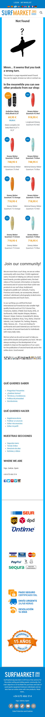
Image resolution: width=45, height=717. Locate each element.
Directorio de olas (13, 448)
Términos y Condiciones (16, 396)
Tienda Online (12, 446)
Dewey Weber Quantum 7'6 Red (12, 157)
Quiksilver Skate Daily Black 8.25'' (12, 112)
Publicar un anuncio (14, 421)
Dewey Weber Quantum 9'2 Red (33, 112)
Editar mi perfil (12, 426)
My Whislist (26, 2)
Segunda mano (13, 443)
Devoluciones (12, 401)
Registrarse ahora (14, 418)
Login (16, 2)
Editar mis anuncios (14, 423)
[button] (41, 13)
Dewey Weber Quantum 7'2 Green (12, 236)
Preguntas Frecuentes (15, 391)
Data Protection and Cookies (22, 711)
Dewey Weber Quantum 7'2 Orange (12, 196)
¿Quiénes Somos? (14, 393)
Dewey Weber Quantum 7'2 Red (33, 196)
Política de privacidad (15, 399)
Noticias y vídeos (13, 451)
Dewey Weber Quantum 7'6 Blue (33, 157)
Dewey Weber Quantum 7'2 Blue (33, 236)
